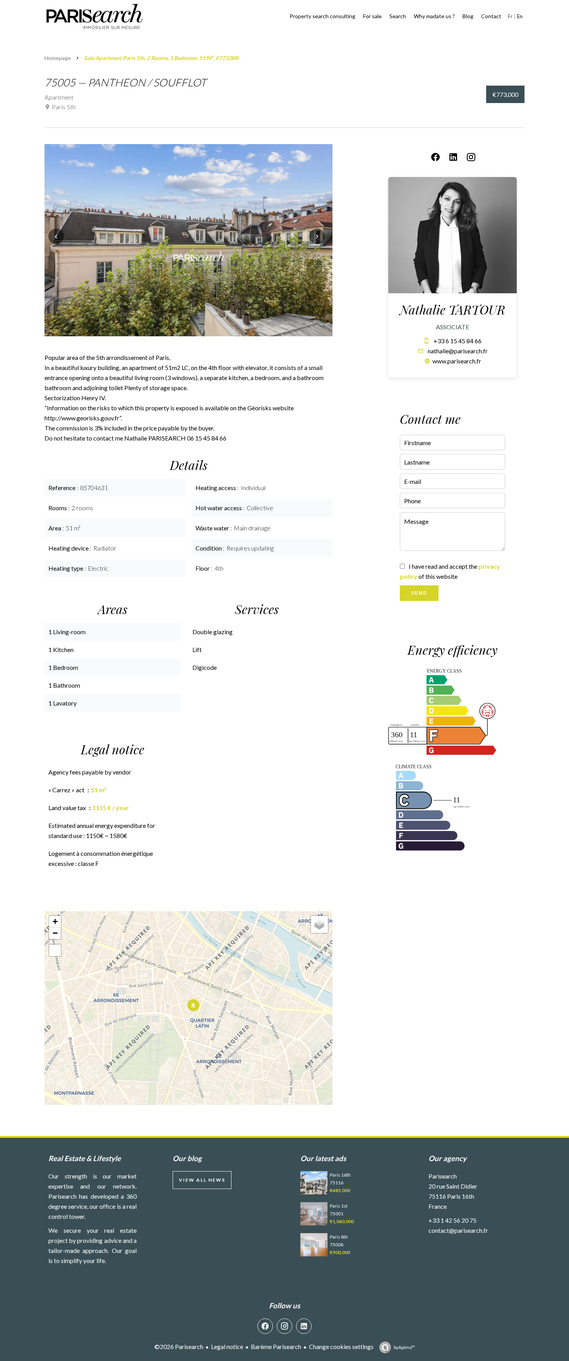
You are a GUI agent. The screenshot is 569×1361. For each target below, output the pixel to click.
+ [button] (55, 921)
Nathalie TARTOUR (452, 309)
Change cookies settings (341, 1346)
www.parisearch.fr (456, 361)
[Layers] (319, 924)
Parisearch (442, 1176)
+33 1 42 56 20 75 (452, 1220)
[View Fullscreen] (55, 950)
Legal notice (227, 1346)
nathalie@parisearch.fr (458, 350)
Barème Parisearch (276, 1346)
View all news (202, 1180)
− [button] (55, 933)
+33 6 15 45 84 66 (458, 340)
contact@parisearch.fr (458, 1230)
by (404, 1347)
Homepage (58, 58)
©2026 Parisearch (178, 1346)
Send (419, 593)
